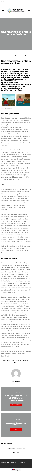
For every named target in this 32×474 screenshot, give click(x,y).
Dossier (18, 419)
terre (16, 362)
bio (13, 360)
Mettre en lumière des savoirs (16, 449)
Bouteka (19, 360)
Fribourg (25, 360)
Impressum (22, 462)
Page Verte (18, 28)
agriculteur (7, 360)
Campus (18, 392)
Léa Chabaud (16, 381)
